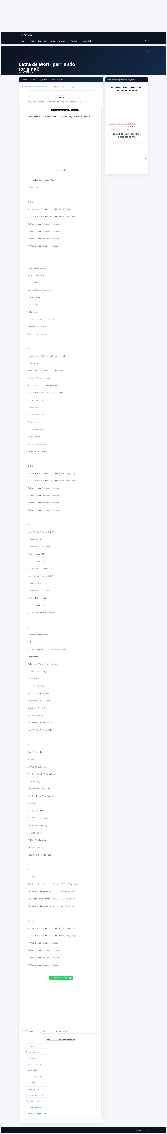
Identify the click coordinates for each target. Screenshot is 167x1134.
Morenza (31, 1083)
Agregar (74, 41)
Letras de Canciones (46, 41)
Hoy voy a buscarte (35, 1095)
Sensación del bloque (36, 1101)
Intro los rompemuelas (37, 1113)
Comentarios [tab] (31, 1031)
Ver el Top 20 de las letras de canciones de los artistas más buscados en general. (122, 126)
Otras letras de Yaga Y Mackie (61, 1039)
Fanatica (31, 1058)
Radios (23, 41)
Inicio (25, 86)
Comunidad (86, 41)
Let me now (32, 1046)
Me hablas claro (34, 1076)
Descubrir (63, 41)
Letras (31, 86)
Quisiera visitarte (34, 1107)
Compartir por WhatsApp (61, 978)
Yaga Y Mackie (41, 86)
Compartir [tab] (47, 1031)
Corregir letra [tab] (62, 1031)
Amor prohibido (34, 1052)
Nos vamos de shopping (37, 1064)
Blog (32, 41)
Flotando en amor (35, 1089)
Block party (32, 1070)
